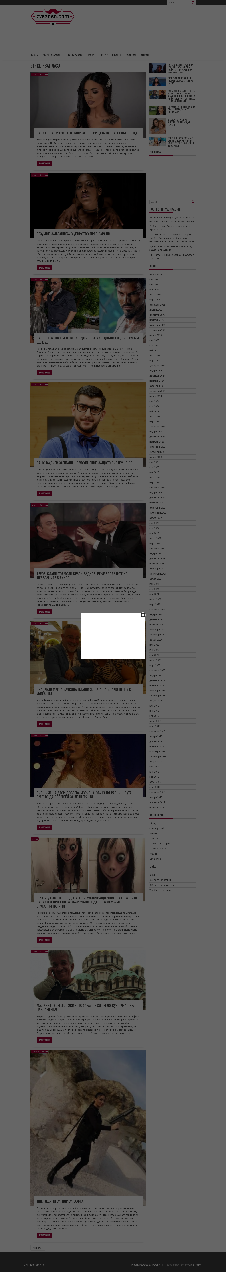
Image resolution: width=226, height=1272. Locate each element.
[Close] (143, 615)
